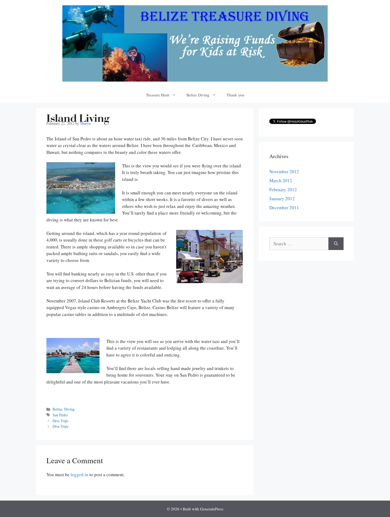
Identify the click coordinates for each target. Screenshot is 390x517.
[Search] (336, 243)
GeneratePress (211, 508)
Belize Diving (198, 94)
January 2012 (282, 198)
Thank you (235, 94)
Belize (57, 409)
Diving (69, 409)
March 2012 (280, 180)
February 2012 (283, 189)
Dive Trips (60, 420)
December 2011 (284, 207)
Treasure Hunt (157, 94)
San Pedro (60, 414)
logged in (79, 474)
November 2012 (284, 171)
